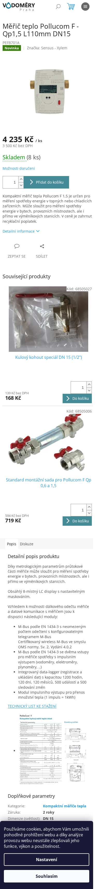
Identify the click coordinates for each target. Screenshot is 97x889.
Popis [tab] (11, 543)
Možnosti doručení (19, 168)
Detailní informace (19, 231)
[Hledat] (58, 6)
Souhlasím (47, 876)
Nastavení (46, 859)
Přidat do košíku (50, 182)
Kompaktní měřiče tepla (64, 805)
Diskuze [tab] (26, 543)
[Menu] (85, 6)
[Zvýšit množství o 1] (21, 179)
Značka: (47, 47)
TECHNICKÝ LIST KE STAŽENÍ (32, 706)
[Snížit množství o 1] (21, 185)
